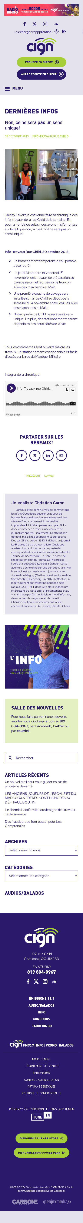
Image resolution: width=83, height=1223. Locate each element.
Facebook (43, 726)
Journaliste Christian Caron (37, 502)
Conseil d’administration (41, 1080)
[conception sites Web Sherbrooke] (57, 1201)
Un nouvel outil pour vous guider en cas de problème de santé (36, 784)
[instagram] (45, 981)
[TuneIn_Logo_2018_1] (41, 1113)
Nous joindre (41, 1059)
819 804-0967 (41, 972)
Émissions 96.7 (41, 999)
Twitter (58, 726)
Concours (41, 1019)
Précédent (33, 476)
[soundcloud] (54, 981)
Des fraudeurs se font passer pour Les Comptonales (33, 823)
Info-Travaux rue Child (50, 136)
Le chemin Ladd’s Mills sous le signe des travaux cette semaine (40, 812)
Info (41, 1012)
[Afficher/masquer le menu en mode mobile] (14, 88)
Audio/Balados (41, 1006)
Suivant (49, 476)
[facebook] (28, 981)
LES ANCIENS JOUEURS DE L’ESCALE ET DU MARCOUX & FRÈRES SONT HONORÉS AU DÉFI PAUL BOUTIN (40, 798)
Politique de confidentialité (41, 1093)
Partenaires (41, 1073)
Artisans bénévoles (42, 1086)
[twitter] (36, 981)
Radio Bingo (41, 1026)
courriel (23, 731)
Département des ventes (42, 1066)
